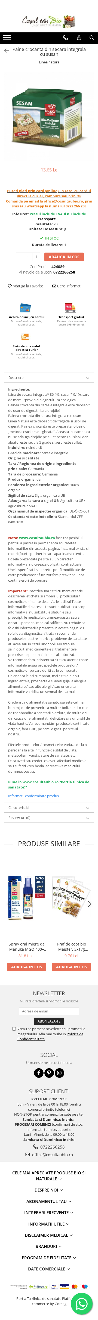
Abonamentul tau (47, 1201)
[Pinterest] (49, 1073)
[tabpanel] (49, 116)
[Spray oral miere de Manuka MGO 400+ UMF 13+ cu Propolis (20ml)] (26, 897)
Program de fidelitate (47, 1257)
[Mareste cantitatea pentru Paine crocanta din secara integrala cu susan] (36, 257)
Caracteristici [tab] (18, 807)
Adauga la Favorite (27, 285)
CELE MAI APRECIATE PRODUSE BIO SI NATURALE (49, 1175)
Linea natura (49, 62)
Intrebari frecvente (47, 1212)
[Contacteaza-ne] (65, 37)
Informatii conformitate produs (33, 795)
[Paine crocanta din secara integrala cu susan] (49, 116)
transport (46, 218)
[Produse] (7, 39)
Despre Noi (47, 1190)
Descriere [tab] (15, 377)
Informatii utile (47, 1224)
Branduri (47, 1246)
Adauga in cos (64, 256)
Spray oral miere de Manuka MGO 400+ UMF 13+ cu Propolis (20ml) (26, 946)
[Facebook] (39, 1073)
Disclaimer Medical (47, 1235)
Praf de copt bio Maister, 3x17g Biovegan (71, 946)
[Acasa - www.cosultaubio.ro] (49, 21)
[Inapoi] (4, 50)
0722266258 (52, 1147)
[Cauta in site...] (92, 37)
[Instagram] (59, 1073)
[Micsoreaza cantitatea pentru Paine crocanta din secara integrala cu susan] (20, 257)
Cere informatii (69, 285)
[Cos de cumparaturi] (79, 37)
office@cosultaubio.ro (52, 1154)
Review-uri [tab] (19, 817)
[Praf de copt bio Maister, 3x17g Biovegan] (71, 897)
